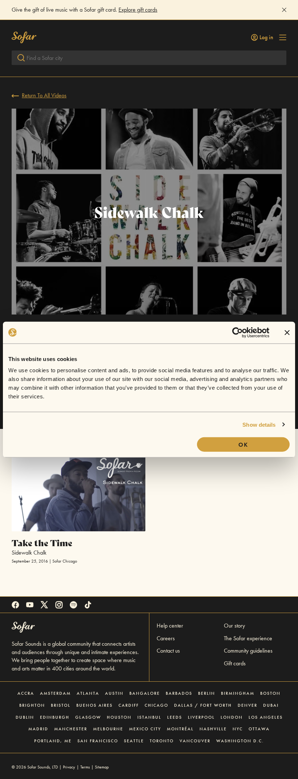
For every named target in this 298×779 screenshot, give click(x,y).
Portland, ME (53, 741)
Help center (170, 625)
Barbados (179, 693)
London (232, 717)
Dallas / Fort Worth (203, 705)
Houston (119, 717)
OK (243, 445)
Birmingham (237, 693)
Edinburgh (54, 717)
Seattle (134, 741)
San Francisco (97, 741)
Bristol (61, 705)
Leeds (174, 717)
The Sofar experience (248, 638)
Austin (114, 693)
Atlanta (88, 693)
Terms (85, 767)
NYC (238, 729)
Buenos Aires (94, 705)
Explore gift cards (137, 9)
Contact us (168, 650)
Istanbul (149, 717)
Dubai (271, 705)
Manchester (70, 729)
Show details (258, 424)
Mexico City (145, 729)
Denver (247, 705)
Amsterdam (55, 693)
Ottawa (259, 729)
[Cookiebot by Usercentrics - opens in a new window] (237, 332)
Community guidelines (248, 650)
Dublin (25, 717)
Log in (266, 37)
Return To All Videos (44, 95)
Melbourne (108, 729)
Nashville (213, 729)
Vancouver (195, 741)
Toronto (162, 741)
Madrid (38, 729)
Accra (25, 693)
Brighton (32, 705)
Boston (270, 693)
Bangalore (144, 693)
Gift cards (235, 663)
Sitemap (102, 767)
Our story (234, 625)
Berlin (206, 693)
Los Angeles (266, 717)
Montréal (180, 729)
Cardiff (128, 705)
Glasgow (88, 717)
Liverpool (201, 717)
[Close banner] (287, 332)
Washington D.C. (240, 741)
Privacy (69, 767)
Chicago (156, 705)
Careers (166, 638)
